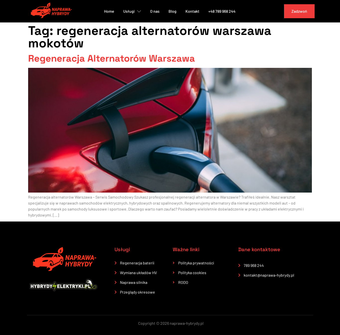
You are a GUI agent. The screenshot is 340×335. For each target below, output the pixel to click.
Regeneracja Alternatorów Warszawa (111, 58)
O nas (155, 11)
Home (109, 11)
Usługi (129, 11)
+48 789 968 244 (221, 11)
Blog (172, 11)
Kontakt (192, 11)
